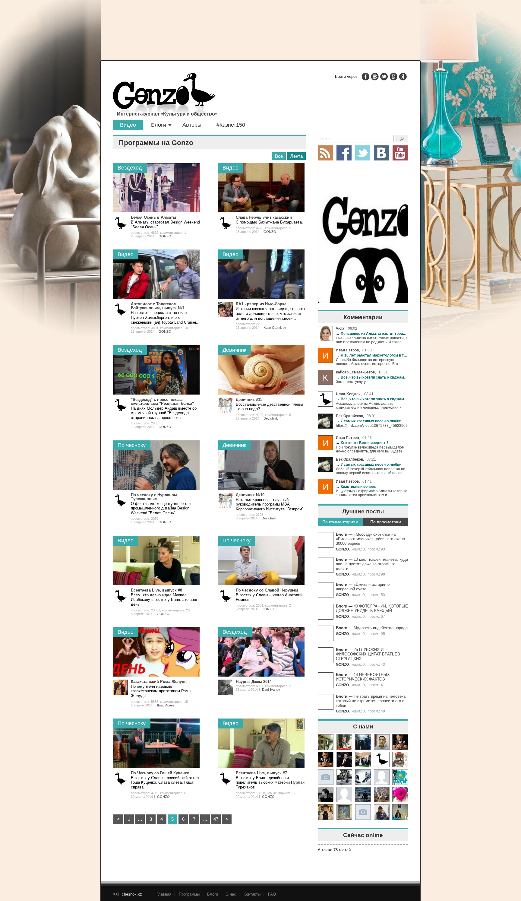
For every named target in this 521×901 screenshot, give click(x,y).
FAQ (272, 894)
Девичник (234, 350)
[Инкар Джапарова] (344, 777)
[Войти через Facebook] (365, 77)
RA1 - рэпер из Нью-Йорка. (262, 304)
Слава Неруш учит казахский (264, 217)
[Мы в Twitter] (362, 152)
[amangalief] (400, 742)
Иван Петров (347, 350)
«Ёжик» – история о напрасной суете (363, 586)
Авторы (191, 125)
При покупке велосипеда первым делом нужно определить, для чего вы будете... (370, 449)
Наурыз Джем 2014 (254, 682)
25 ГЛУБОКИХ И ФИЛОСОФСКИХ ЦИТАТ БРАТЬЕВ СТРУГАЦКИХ (368, 654)
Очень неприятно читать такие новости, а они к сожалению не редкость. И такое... (372, 340)
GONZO (342, 549)
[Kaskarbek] (363, 812)
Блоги (158, 125)
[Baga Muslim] (363, 759)
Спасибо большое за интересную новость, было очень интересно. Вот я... (370, 362)
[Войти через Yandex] (403, 77)
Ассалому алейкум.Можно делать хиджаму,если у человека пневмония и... (370, 405)
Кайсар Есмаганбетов (355, 372)
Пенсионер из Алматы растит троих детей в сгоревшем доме (372, 333)
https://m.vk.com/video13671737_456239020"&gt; (372, 425)
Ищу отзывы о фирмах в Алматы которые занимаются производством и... (371, 493)
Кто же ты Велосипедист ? (362, 443)
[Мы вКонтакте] (381, 152)
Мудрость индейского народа (381, 628)
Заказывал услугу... (352, 382)
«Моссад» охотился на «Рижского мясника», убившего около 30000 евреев (370, 539)
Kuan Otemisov (275, 327)
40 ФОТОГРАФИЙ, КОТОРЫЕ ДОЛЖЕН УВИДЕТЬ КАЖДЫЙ (372, 608)
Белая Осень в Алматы (153, 217)
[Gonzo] (164, 96)
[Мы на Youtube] (400, 152)
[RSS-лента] (325, 152)
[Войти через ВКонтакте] (375, 77)
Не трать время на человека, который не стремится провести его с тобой (371, 701)
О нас (231, 894)
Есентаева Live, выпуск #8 (156, 590)
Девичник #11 (249, 399)
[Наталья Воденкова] (382, 794)
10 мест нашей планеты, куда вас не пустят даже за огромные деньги (372, 564)
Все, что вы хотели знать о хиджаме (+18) (372, 377)
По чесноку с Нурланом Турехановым (154, 497)
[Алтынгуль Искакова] (382, 812)
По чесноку (132, 445)
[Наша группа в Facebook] (344, 152)
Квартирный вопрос (356, 486)
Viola (340, 328)
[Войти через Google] (393, 77)
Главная (163, 894)
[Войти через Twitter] (384, 77)
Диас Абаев (166, 705)
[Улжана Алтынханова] (325, 794)
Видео (128, 125)
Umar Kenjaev (348, 394)
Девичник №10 (250, 495)
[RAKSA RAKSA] (382, 759)
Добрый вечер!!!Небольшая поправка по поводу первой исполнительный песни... (370, 471)
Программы (189, 894)
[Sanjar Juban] (363, 777)
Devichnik (271, 418)
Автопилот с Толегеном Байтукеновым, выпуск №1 (157, 306)
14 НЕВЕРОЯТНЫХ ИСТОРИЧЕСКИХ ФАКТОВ (363, 676)
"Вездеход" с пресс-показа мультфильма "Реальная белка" (162, 401)
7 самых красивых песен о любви (368, 421)
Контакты (252, 894)
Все (279, 156)
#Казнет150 (230, 125)
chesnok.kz (132, 894)
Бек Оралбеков (349, 416)
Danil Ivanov (271, 689)
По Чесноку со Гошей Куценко (160, 773)
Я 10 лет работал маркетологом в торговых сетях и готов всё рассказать (372, 355)
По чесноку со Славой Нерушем (267, 590)
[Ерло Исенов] (400, 777)
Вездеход (130, 168)
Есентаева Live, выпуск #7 (261, 773)
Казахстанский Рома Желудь (159, 682)
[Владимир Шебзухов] (325, 812)
